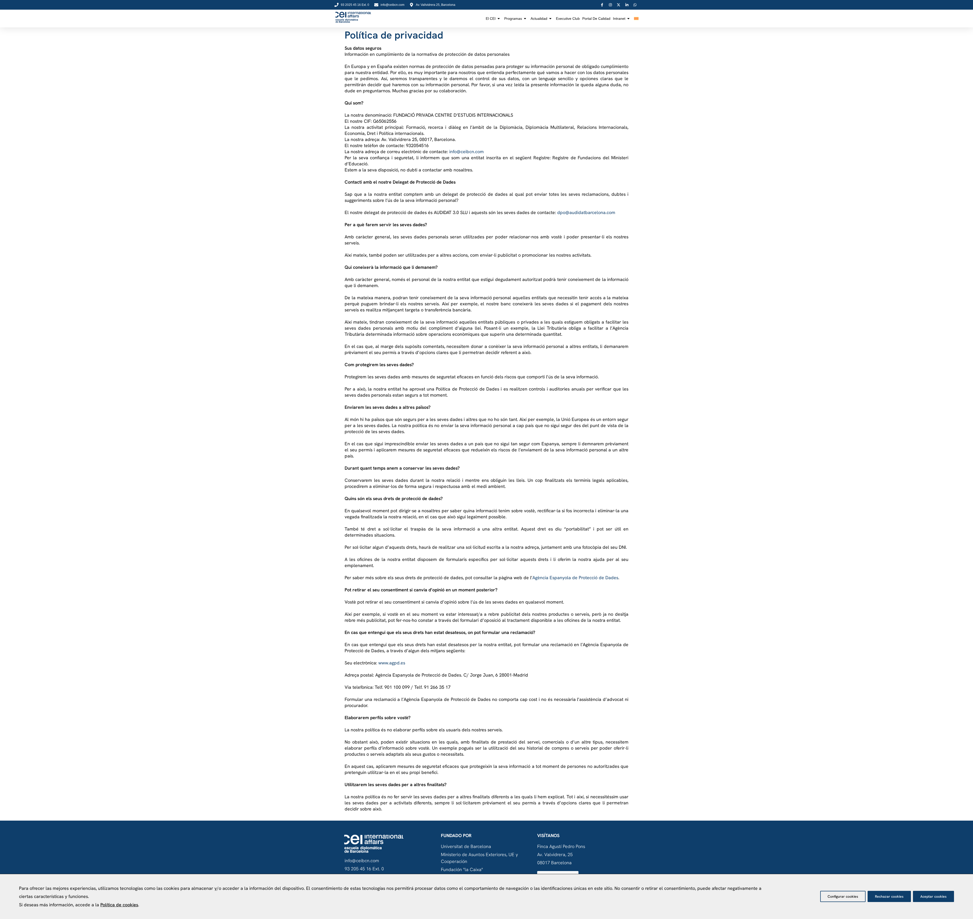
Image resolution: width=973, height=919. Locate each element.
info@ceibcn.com (466, 151)
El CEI (491, 18)
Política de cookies (119, 905)
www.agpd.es (391, 663)
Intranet (619, 18)
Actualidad (539, 18)
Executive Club (568, 18)
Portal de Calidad (596, 18)
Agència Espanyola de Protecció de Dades (575, 577)
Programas (513, 18)
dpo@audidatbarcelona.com (586, 212)
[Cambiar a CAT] (636, 18)
